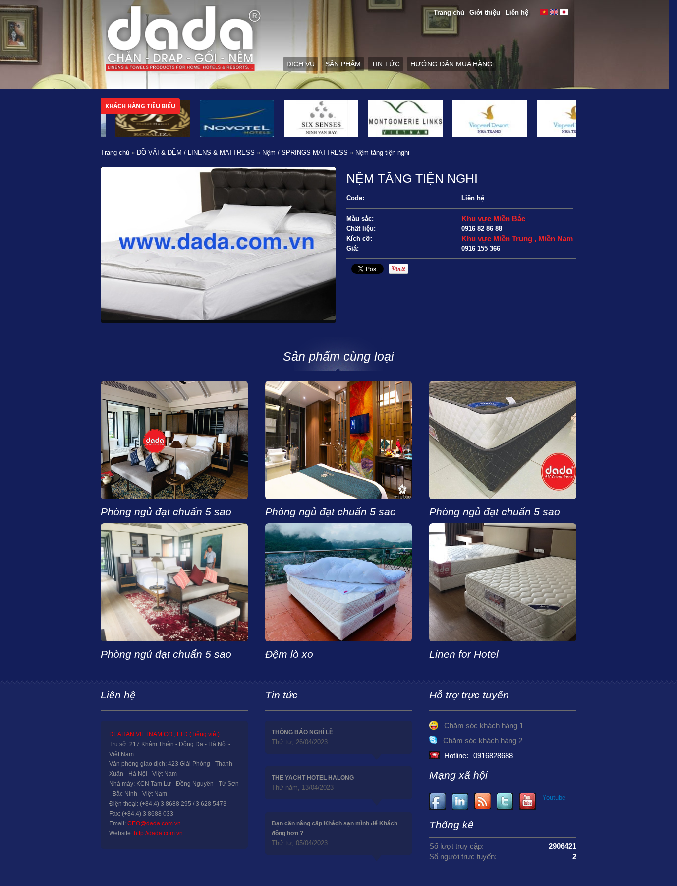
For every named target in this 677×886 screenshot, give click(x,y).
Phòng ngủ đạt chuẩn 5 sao (166, 511)
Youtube (460, 801)
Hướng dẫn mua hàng (451, 64)
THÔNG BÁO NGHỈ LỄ (302, 732)
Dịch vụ (300, 64)
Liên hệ (517, 12)
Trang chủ (449, 12)
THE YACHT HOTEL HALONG (313, 777)
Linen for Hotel (464, 654)
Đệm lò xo (289, 654)
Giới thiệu (484, 12)
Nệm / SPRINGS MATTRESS (305, 152)
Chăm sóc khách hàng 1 (483, 725)
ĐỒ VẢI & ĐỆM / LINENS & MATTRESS (196, 152)
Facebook (438, 801)
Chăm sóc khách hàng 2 (482, 740)
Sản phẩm (343, 64)
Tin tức (385, 64)
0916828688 (493, 755)
